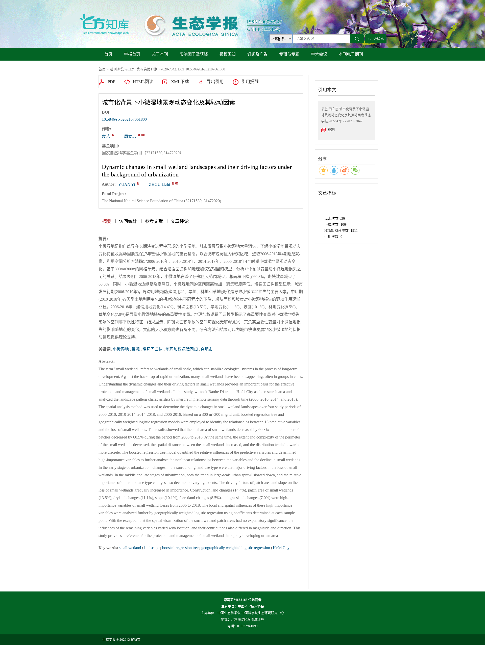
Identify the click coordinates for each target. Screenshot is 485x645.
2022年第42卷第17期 (142, 69)
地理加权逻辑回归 (181, 349)
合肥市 (207, 349)
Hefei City (281, 548)
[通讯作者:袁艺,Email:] (113, 135)
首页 (108, 54)
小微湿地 (121, 349)
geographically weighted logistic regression (235, 548)
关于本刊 (160, 54)
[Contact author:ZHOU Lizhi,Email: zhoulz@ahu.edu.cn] (173, 183)
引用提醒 (250, 81)
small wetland (130, 548)
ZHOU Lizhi (159, 184)
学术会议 (319, 54)
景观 (136, 349)
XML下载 (180, 81)
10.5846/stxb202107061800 (124, 119)
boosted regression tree (180, 548)
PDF (111, 81)
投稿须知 (228, 54)
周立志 (130, 136)
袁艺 (106, 136)
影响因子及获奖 (194, 54)
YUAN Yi (126, 184)
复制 (331, 130)
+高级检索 (376, 39)
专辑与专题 (289, 54)
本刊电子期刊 (351, 54)
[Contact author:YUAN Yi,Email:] (138, 183)
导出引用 (215, 81)
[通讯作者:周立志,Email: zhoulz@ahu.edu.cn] (139, 135)
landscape (151, 548)
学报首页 (132, 54)
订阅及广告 (257, 54)
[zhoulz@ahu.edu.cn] (142, 135)
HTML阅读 (143, 81)
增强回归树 (152, 349)
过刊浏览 (117, 69)
